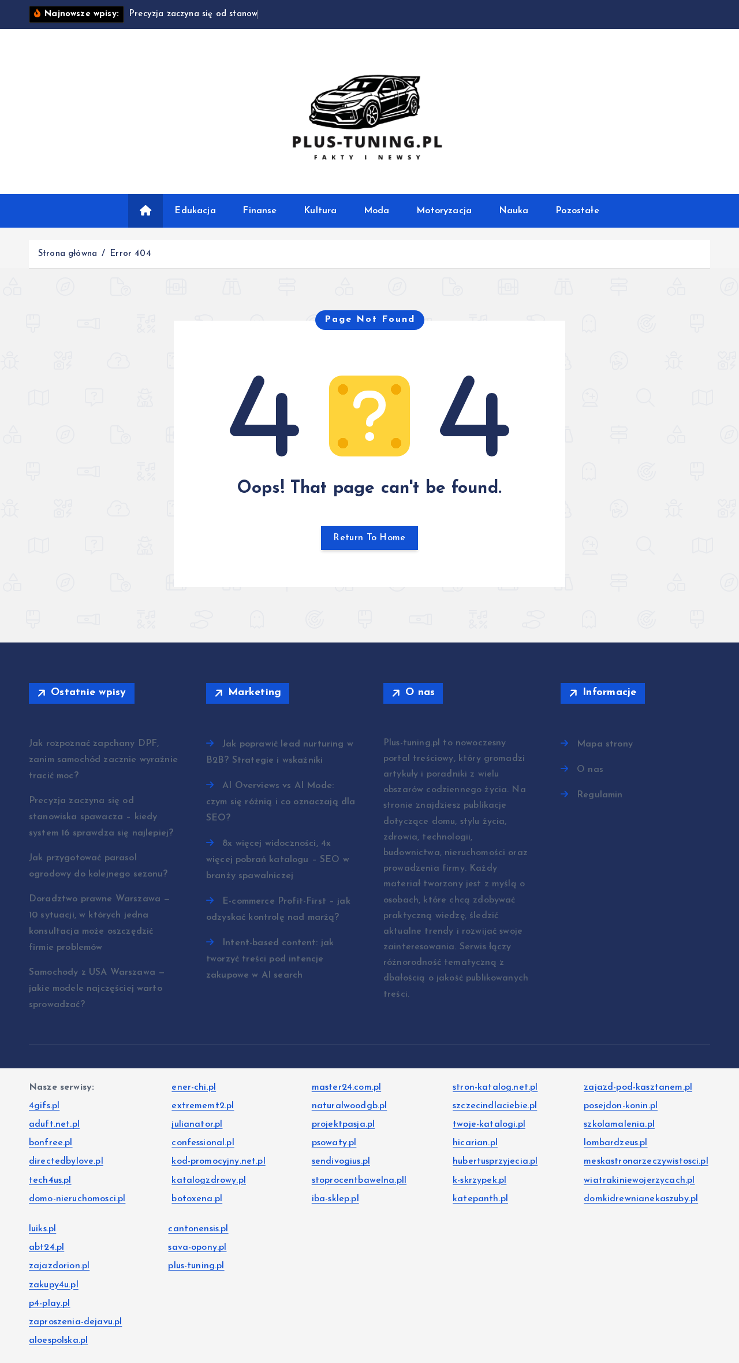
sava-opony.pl (197, 1247)
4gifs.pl (44, 1106)
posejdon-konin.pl (621, 1106)
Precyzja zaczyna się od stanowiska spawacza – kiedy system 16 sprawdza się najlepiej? (101, 817)
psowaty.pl (334, 1142)
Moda (377, 211)
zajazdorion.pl (59, 1266)
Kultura (320, 211)
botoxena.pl (196, 1199)
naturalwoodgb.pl (349, 1106)
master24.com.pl (346, 1087)
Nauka (514, 211)
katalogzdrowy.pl (208, 1180)
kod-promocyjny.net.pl (218, 1161)
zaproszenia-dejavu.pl (75, 1322)
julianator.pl (196, 1124)
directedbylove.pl (66, 1161)
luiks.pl (42, 1229)
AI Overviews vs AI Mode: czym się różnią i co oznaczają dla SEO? (280, 802)
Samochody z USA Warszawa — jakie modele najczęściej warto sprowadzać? (97, 988)
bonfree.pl (51, 1142)
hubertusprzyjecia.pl (495, 1161)
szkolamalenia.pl (619, 1124)
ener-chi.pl (193, 1087)
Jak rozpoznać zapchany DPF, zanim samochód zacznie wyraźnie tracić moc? (103, 760)
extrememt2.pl (202, 1106)
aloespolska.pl (58, 1340)
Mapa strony (605, 744)
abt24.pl (46, 1247)
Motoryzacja (444, 211)
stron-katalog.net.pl (495, 1087)
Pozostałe (577, 211)
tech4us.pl (50, 1180)
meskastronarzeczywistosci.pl (646, 1161)
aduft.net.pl (54, 1124)
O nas (590, 769)
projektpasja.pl (343, 1124)
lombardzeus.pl (615, 1142)
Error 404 (130, 254)
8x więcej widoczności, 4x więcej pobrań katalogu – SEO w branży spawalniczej (277, 860)
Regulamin (599, 795)
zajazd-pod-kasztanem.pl (638, 1087)
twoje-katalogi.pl (489, 1124)
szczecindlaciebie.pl (495, 1106)
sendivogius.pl (341, 1161)
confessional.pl (202, 1142)
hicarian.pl (475, 1142)
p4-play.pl (49, 1303)
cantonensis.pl (198, 1229)
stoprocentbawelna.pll (359, 1180)
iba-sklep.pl (335, 1199)
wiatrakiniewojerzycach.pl (639, 1180)
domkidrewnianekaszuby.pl (641, 1199)
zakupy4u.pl (54, 1285)
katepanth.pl (480, 1199)
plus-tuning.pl (196, 1266)
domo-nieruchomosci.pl (77, 1199)
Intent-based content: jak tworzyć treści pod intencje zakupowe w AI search (270, 959)
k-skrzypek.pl (479, 1180)
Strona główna (67, 254)
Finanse (259, 211)
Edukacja (194, 211)
